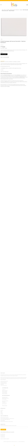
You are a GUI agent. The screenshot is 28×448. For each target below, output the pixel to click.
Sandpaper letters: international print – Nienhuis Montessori (14, 143)
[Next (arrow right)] (3, 446)
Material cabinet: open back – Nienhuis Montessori (14, 368)
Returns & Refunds (4, 391)
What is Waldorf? (3, 420)
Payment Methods (4, 392)
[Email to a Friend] (5, 57)
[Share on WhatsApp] (1, 57)
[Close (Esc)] (7, 443)
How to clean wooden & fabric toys (5, 419)
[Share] (5, 443)
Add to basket (4, 54)
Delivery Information (4, 390)
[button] (1, 39)
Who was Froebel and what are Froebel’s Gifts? (7, 421)
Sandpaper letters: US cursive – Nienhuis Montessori (14, 340)
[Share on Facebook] (2, 57)
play (8, 86)
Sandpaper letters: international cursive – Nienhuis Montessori (14, 115)
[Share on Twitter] (4, 57)
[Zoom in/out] (0, 443)
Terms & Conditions (4, 393)
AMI (5, 81)
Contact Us (3, 389)
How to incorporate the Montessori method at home (7, 418)
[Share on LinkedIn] (8, 57)
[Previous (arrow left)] (0, 446)
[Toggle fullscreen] (3, 443)
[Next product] (1, 45)
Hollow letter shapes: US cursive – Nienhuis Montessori (14, 312)
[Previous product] (2, 45)
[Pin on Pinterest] (6, 57)
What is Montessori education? (5, 417)
